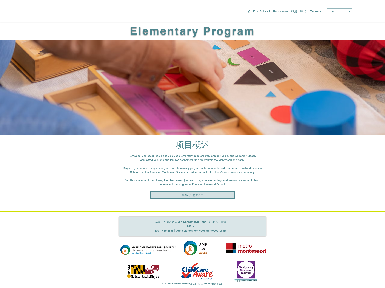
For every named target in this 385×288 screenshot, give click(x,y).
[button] (261, 10)
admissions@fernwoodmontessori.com (201, 230)
